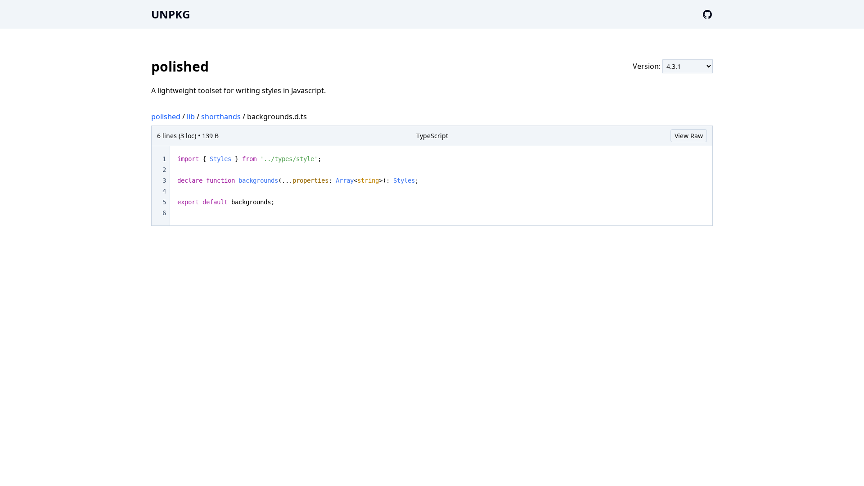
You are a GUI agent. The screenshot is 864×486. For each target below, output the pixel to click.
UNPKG (170, 14)
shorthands (221, 117)
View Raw (689, 135)
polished (165, 117)
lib (191, 117)
